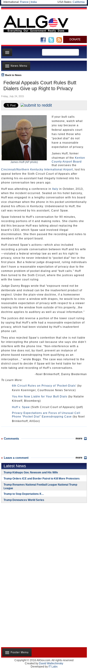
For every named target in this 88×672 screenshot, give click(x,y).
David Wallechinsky (51, 663)
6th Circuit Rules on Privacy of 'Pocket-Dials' (44, 385)
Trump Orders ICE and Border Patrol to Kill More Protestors (42, 478)
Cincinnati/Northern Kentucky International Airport (37, 169)
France (24, 2)
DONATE (75, 39)
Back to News (13, 75)
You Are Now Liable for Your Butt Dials (39, 396)
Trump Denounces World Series (24, 500)
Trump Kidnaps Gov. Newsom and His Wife (31, 472)
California (79, 2)
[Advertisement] (29, 535)
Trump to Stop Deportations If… (24, 493)
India (34, 2)
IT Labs (53, 666)
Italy (55, 188)
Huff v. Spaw (21, 407)
